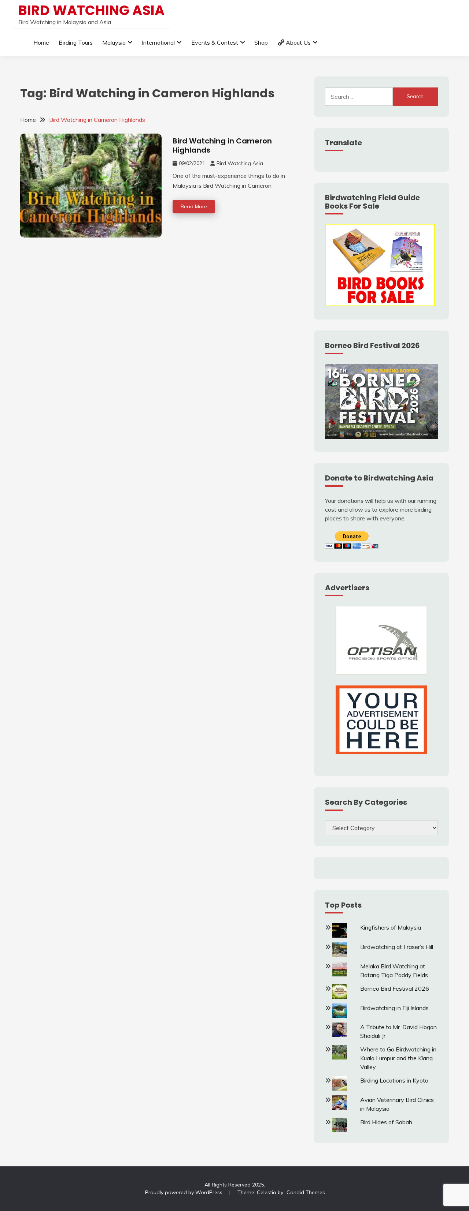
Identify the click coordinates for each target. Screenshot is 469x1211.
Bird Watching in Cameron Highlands (222, 145)
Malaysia (114, 42)
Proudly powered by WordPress (184, 1192)
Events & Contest (214, 42)
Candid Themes (306, 1192)
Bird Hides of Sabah (386, 1122)
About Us (298, 42)
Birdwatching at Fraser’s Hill (396, 946)
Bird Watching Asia (91, 10)
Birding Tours (76, 42)
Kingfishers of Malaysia (390, 927)
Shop (261, 42)
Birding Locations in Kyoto (394, 1080)
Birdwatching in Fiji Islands (394, 1008)
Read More (194, 206)
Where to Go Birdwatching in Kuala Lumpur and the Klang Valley (398, 1058)
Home (41, 42)
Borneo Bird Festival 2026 (394, 988)
